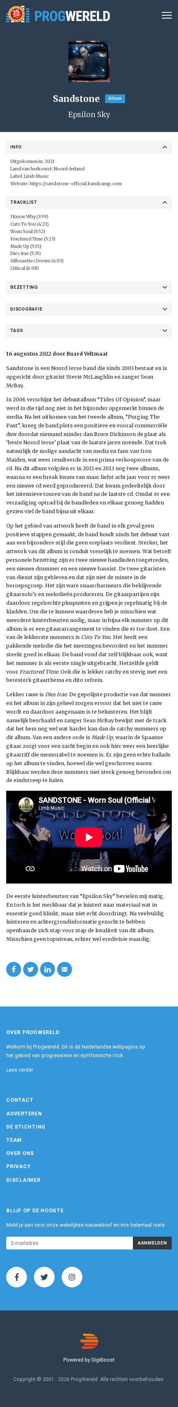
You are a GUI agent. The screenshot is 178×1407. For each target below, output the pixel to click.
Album (115, 98)
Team (14, 1140)
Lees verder (19, 1070)
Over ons (20, 1153)
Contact (19, 1100)
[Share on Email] (64, 969)
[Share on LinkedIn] (47, 969)
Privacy (18, 1166)
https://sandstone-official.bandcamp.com (76, 183)
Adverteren (24, 1114)
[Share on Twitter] (30, 969)
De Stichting (26, 1127)
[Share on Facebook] (13, 969)
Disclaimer (23, 1180)
